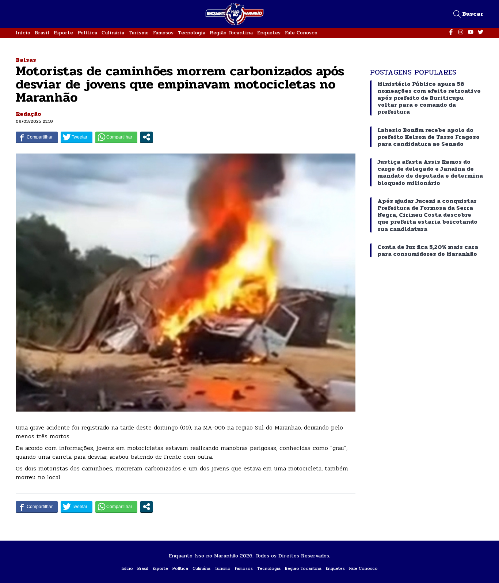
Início (23, 33)
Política (87, 33)
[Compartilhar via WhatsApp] (116, 137)
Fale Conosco (301, 33)
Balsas (26, 59)
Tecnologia (191, 33)
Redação (28, 113)
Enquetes (269, 33)
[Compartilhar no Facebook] (37, 137)
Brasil (42, 33)
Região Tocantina (231, 33)
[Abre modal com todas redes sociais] (146, 137)
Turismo (139, 33)
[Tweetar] (76, 137)
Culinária (113, 33)
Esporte (63, 33)
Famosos (163, 33)
